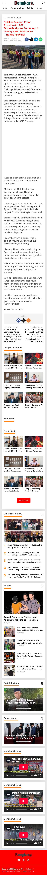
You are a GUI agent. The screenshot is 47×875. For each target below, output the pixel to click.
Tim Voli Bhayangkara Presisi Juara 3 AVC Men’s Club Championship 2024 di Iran (24, 561)
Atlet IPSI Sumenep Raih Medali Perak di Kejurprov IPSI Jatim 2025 (25, 546)
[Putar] (7, 775)
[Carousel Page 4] (26, 708)
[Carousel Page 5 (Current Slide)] (29, 708)
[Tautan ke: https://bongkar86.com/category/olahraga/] (41, 514)
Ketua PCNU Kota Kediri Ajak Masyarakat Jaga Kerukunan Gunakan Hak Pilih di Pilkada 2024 (23, 701)
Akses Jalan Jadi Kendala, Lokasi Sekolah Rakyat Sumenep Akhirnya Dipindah (12, 406)
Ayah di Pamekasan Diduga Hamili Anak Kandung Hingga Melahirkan (21, 618)
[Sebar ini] (27, 39)
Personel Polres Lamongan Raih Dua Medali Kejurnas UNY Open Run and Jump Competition (23, 553)
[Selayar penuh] (39, 775)
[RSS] (28, 320)
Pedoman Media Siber (11, 871)
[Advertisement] (23, 149)
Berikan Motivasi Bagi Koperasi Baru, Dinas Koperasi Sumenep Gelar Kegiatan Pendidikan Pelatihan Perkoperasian (34, 334)
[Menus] (4, 3)
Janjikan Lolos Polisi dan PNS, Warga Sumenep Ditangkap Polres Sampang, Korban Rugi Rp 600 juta (30, 667)
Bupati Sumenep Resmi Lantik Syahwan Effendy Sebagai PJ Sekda (21, 737)
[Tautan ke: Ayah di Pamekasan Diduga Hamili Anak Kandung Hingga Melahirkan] (23, 602)
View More (23, 500)
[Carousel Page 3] (23, 708)
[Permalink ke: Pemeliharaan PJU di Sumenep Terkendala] (34, 377)
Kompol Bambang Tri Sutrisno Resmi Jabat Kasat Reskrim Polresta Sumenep (34, 406)
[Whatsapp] (40, 39)
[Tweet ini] (31, 39)
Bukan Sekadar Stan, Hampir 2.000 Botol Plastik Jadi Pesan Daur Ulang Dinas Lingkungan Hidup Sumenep (13, 366)
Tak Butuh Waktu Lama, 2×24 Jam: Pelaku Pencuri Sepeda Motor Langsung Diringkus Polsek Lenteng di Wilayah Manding (29, 654)
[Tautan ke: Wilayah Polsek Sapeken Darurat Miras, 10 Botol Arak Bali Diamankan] (9, 631)
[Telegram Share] (36, 39)
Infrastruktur (8, 40)
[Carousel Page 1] (17, 708)
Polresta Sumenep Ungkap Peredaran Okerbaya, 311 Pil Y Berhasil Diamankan (12, 386)
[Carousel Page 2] (20, 708)
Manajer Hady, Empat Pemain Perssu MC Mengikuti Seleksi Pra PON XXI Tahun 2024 (25, 575)
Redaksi (28, 869)
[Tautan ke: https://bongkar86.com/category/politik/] (41, 683)
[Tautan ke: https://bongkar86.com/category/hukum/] (41, 586)
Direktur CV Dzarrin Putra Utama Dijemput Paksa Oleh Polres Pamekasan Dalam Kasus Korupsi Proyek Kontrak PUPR (30, 641)
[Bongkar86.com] (24, 3)
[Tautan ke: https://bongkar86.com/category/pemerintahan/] (41, 718)
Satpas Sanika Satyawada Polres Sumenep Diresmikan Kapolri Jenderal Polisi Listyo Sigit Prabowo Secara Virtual (13, 334)
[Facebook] (18, 320)
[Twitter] (23, 320)
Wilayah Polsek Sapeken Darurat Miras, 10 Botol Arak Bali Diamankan (29, 629)
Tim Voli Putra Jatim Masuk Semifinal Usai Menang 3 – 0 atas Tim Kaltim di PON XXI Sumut (24, 568)
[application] (23, 767)
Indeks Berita (28, 871)
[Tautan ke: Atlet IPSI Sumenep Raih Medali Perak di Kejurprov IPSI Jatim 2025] (23, 530)
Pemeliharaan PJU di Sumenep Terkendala (34, 386)
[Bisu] (35, 775)
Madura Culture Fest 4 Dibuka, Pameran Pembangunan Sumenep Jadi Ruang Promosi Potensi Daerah (34, 366)
